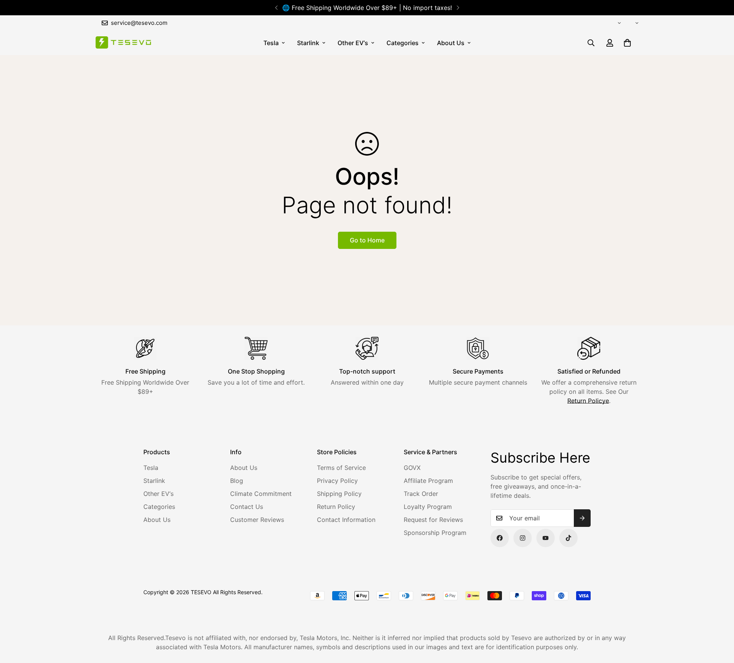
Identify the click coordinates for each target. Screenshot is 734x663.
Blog (236, 480)
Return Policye (588, 401)
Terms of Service (341, 467)
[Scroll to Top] (719, 621)
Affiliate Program (428, 480)
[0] (627, 43)
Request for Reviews (433, 519)
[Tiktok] (568, 538)
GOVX (412, 467)
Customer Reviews (257, 519)
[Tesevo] (123, 43)
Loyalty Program (428, 506)
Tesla (271, 43)
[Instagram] (522, 538)
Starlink (308, 43)
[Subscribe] (582, 518)
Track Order (421, 493)
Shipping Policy (339, 493)
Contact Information (346, 519)
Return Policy (336, 506)
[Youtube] (545, 538)
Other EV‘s (353, 43)
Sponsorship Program (435, 532)
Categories (402, 43)
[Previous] (276, 7)
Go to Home (367, 240)
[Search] (591, 42)
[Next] (457, 7)
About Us (450, 43)
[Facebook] (499, 538)
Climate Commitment (261, 493)
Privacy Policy (337, 480)
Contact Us (246, 506)
